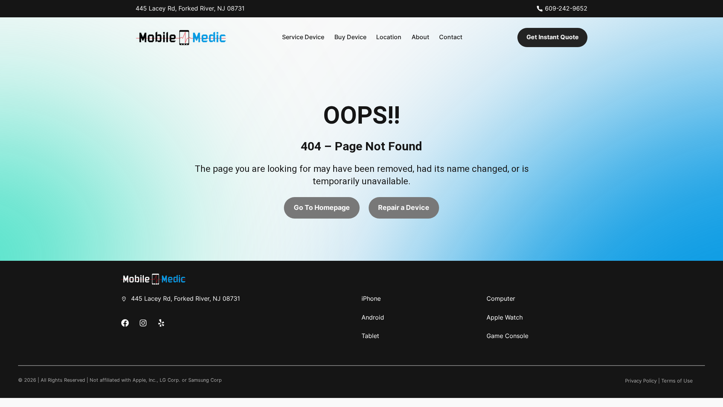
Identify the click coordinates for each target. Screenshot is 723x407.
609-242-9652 (566, 8)
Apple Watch (505, 317)
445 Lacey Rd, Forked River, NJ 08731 (190, 8)
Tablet (370, 336)
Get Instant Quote (552, 37)
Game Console (507, 336)
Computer (501, 298)
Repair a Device (403, 207)
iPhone (371, 298)
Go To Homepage (322, 207)
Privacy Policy (641, 381)
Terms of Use (677, 381)
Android (373, 317)
